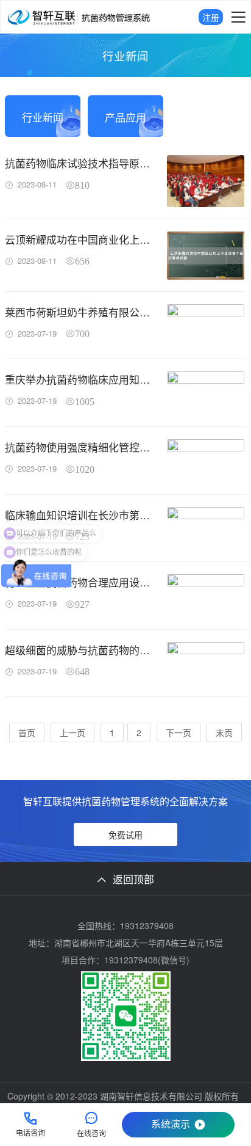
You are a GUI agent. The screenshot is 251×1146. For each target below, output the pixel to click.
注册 (210, 17)
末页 (224, 732)
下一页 (178, 732)
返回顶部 (133, 878)
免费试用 (125, 834)
